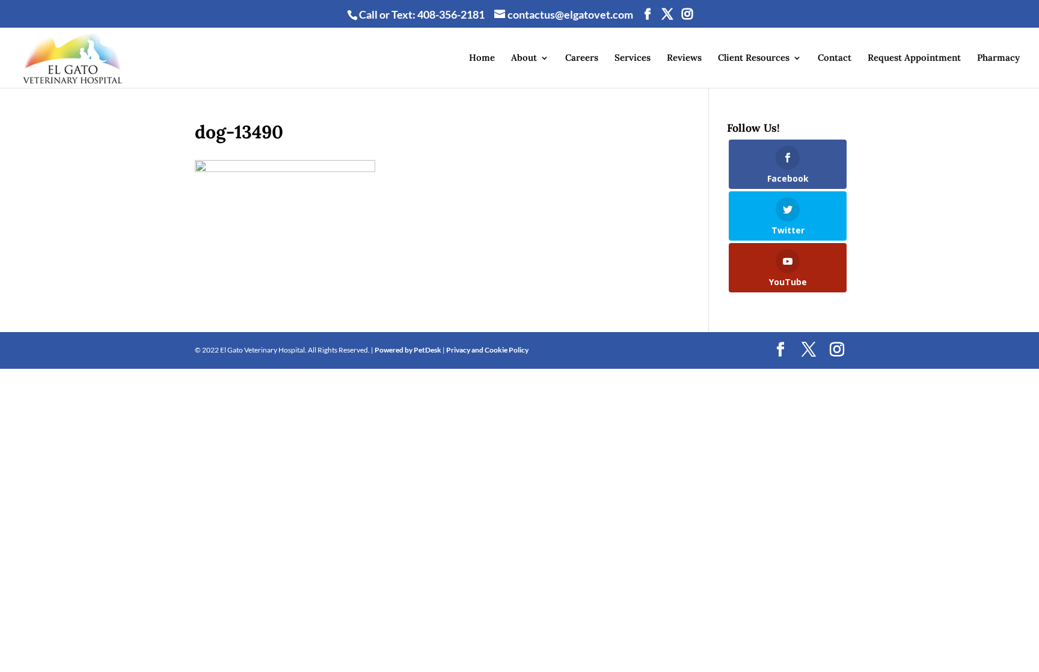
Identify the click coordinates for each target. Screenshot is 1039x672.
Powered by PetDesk (408, 349)
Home (482, 58)
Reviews (684, 58)
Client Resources (753, 58)
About (524, 58)
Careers (581, 58)
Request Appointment (914, 58)
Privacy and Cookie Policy (487, 349)
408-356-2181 (451, 14)
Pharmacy (998, 58)
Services (633, 58)
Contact (834, 58)
